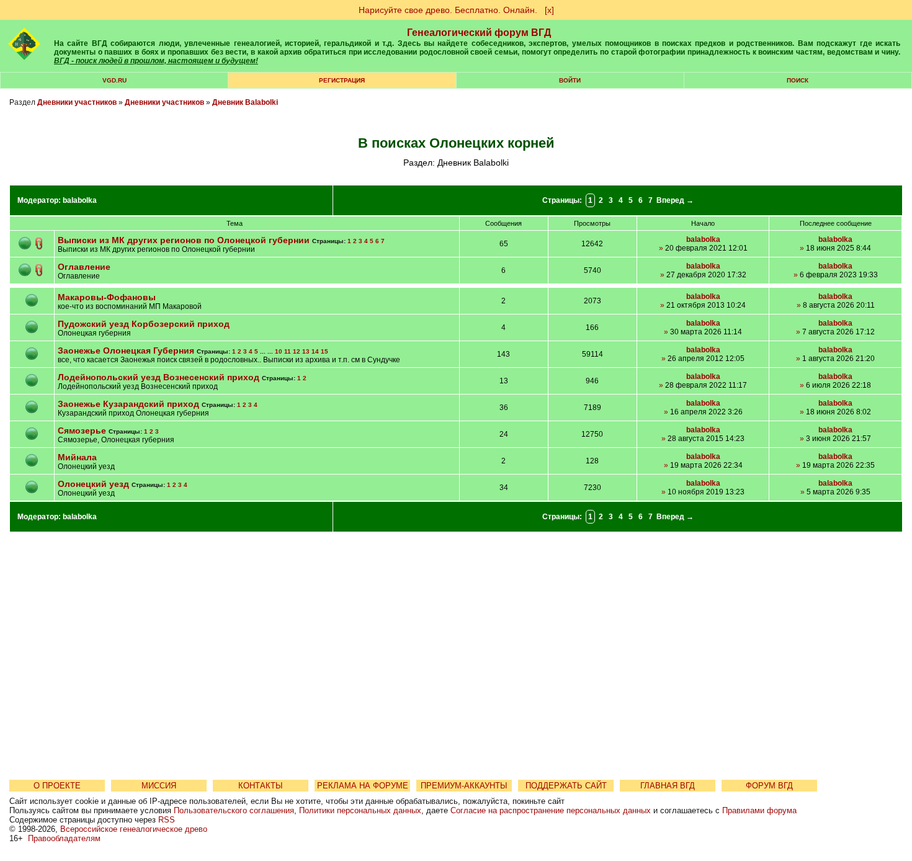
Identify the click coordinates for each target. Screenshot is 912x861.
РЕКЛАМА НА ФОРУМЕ (362, 785)
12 (296, 351)
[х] (549, 10)
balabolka (80, 200)
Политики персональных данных (360, 810)
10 (278, 351)
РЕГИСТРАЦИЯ (342, 80)
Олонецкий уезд (93, 484)
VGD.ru (114, 80)
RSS (166, 819)
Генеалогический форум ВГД (479, 32)
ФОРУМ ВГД (769, 785)
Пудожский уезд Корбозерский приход (144, 324)
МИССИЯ (158, 785)
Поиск (797, 80)
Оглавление (84, 267)
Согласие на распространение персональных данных (550, 810)
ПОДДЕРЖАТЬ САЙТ (566, 785)
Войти (570, 80)
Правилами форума (759, 810)
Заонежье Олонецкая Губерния (126, 350)
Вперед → (675, 200)
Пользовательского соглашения (234, 810)
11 (287, 351)
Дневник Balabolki (245, 102)
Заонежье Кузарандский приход (130, 404)
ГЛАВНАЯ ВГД (667, 785)
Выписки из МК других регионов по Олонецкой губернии (184, 240)
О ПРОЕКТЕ (57, 785)
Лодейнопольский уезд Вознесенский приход (158, 377)
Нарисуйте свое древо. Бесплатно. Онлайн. (448, 10)
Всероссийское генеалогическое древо (133, 829)
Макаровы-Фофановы (107, 297)
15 (324, 351)
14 (315, 351)
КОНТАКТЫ (260, 785)
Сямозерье (82, 430)
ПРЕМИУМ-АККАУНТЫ (464, 785)
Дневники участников (77, 102)
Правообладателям (64, 838)
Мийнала (77, 457)
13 (306, 351)
